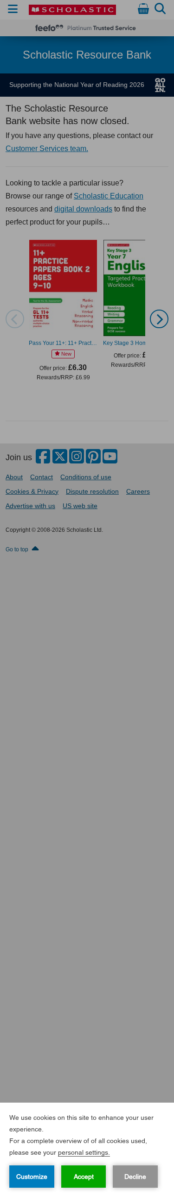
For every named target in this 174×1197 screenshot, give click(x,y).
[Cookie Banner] (87, 1150)
